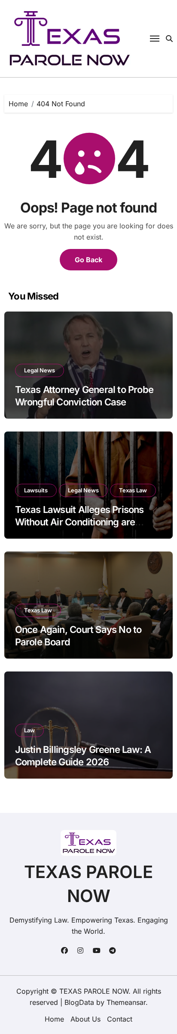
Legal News (39, 370)
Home (54, 1019)
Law (29, 730)
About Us (85, 1019)
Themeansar (126, 1002)
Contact (119, 1019)
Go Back (88, 259)
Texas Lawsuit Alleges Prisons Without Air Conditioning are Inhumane (79, 521)
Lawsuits (36, 490)
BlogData (79, 1002)
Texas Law (133, 490)
